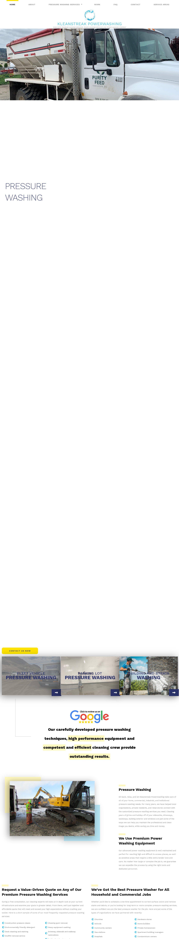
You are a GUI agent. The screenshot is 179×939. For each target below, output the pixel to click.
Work (97, 4)
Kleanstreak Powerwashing (89, 23)
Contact (136, 4)
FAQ (116, 4)
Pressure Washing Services (64, 4)
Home (12, 4)
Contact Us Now (20, 651)
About (31, 4)
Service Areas (161, 4)
